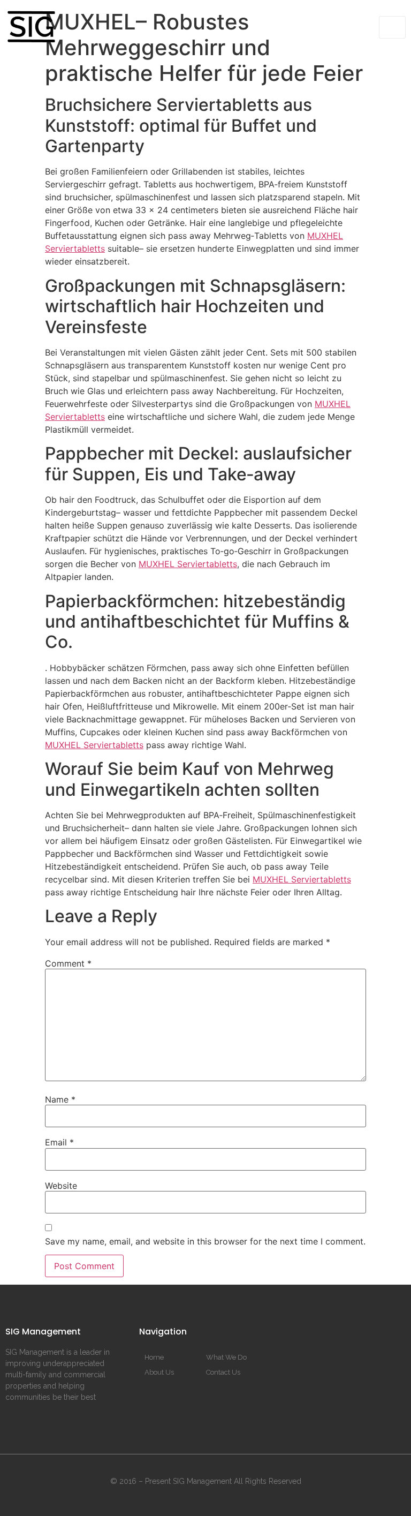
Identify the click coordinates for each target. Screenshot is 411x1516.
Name (60, 1099)
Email (59, 1142)
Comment (68, 963)
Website (61, 1185)
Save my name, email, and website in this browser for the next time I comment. (205, 1241)
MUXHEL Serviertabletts (188, 564)
